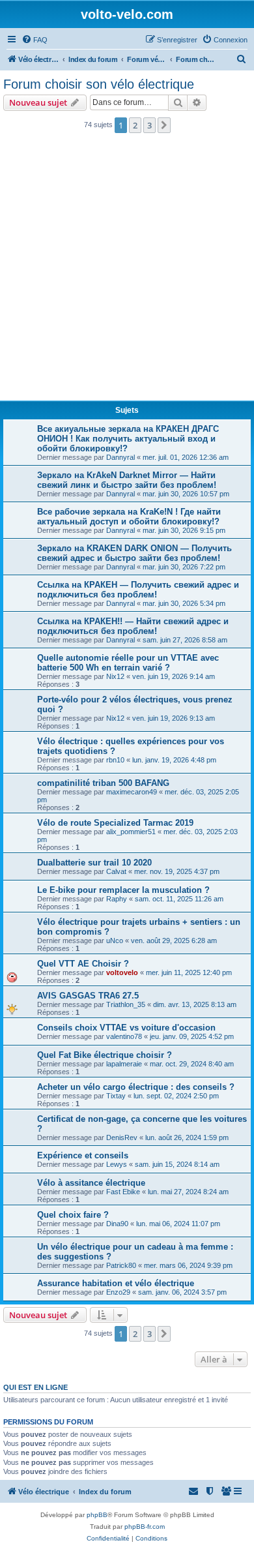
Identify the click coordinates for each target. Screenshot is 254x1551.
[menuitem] (34, 40)
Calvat (116, 871)
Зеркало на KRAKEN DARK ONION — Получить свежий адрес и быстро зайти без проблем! (134, 553)
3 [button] (149, 125)
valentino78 (124, 1036)
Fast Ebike (123, 1192)
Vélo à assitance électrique (91, 1183)
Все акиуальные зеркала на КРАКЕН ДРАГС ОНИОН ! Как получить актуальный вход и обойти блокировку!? (128, 438)
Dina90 (117, 1223)
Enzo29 (118, 1292)
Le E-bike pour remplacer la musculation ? (123, 890)
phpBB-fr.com (144, 1526)
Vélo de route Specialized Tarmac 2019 (115, 823)
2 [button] (135, 125)
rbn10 (115, 760)
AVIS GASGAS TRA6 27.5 (88, 996)
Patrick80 (121, 1265)
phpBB (97, 1514)
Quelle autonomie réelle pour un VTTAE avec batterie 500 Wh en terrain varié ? (128, 662)
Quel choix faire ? (73, 1215)
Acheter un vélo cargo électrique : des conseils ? (135, 1087)
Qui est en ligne (35, 1387)
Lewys (116, 1164)
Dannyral (120, 457)
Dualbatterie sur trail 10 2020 (94, 862)
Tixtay (116, 1096)
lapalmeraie (124, 1064)
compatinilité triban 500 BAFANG (103, 783)
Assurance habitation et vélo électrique (115, 1283)
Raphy (116, 899)
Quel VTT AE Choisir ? (83, 964)
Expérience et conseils (82, 1155)
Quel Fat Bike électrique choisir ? (104, 1055)
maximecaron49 (131, 792)
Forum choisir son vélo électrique (98, 84)
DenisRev (121, 1137)
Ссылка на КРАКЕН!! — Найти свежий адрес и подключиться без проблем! (133, 626)
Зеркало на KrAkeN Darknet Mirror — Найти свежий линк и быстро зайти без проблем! (126, 480)
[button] (164, 125)
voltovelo (122, 972)
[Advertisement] (127, 270)
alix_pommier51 (131, 832)
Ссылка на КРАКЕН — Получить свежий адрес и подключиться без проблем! (138, 589)
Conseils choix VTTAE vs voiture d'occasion (126, 1027)
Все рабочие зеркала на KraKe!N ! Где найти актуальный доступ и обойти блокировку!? (129, 516)
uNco (114, 940)
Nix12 (115, 676)
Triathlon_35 (125, 1004)
